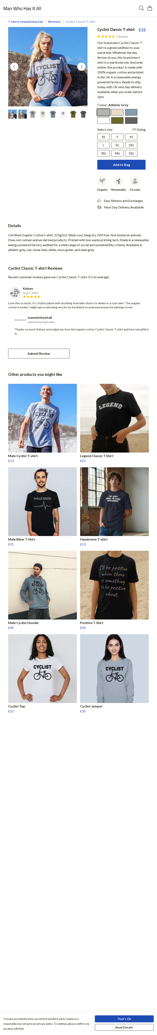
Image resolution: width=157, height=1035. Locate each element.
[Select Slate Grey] (131, 120)
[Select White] (103, 120)
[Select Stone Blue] (131, 112)
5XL (131, 153)
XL (117, 145)
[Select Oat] (117, 112)
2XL (131, 145)
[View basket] (150, 8)
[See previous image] (14, 67)
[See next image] (81, 67)
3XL (103, 153)
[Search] (141, 8)
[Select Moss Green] (117, 120)
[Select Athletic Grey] (103, 112)
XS (103, 137)
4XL (117, 153)
